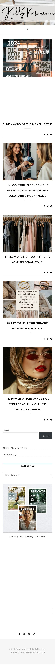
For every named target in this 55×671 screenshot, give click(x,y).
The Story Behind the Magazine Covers (27, 536)
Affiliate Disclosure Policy (15, 448)
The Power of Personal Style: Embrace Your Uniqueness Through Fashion (27, 404)
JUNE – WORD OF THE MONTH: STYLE (27, 124)
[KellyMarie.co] (27, 12)
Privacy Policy (9, 454)
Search (6, 430)
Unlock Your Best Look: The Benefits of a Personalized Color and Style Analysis (27, 190)
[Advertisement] (27, 100)
